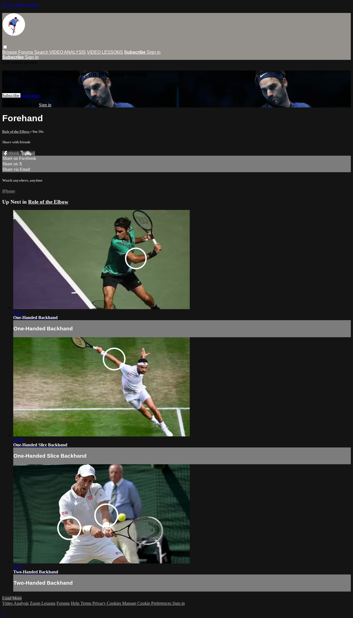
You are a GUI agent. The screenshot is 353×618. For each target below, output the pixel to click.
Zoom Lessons (42, 603)
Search (41, 52)
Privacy (99, 603)
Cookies (114, 603)
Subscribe (11, 95)
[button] (5, 47)
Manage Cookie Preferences (147, 603)
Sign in (154, 52)
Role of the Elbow (16, 131)
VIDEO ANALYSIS (67, 52)
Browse (10, 52)
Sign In (32, 57)
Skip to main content (20, 4)
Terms (86, 603)
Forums (26, 52)
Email (30, 153)
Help (76, 603)
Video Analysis (15, 603)
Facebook (11, 153)
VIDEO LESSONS (105, 52)
